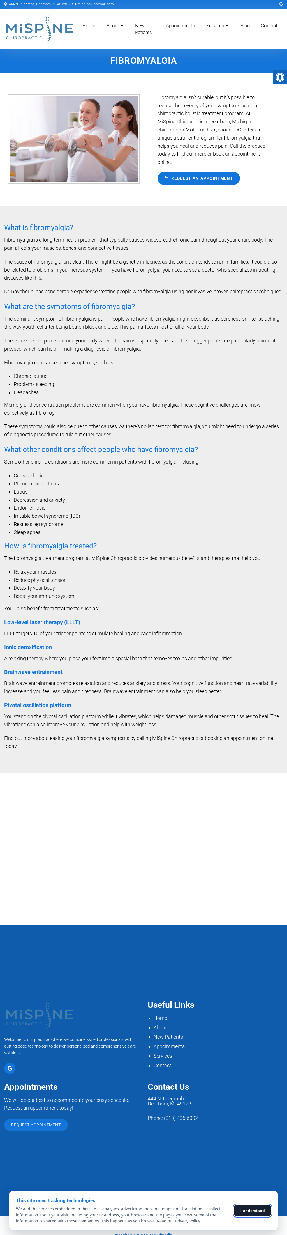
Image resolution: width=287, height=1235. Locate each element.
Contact (269, 25)
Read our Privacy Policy (178, 1220)
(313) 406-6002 (181, 1118)
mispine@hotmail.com (95, 4)
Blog (245, 25)
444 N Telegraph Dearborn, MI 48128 (169, 1101)
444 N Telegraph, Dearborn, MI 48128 (38, 4)
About (113, 25)
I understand (252, 1210)
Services (215, 25)
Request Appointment (36, 1125)
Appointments (180, 25)
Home (88, 25)
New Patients (143, 29)
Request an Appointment (201, 178)
